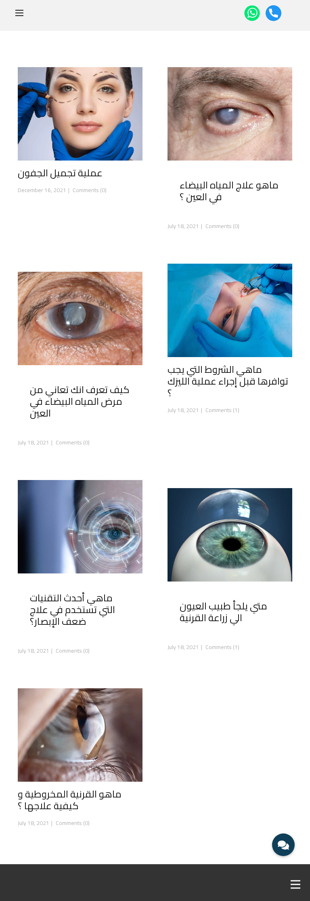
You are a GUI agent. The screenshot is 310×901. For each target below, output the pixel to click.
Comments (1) (221, 410)
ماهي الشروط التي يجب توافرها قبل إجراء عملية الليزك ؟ (228, 381)
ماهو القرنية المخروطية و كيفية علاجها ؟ (69, 800)
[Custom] (273, 13)
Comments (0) (89, 190)
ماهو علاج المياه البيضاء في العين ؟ (229, 191)
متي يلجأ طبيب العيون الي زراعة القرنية (223, 612)
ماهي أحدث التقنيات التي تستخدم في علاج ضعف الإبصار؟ (72, 609)
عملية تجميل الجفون (60, 173)
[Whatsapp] (252, 13)
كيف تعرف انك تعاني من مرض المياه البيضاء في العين (80, 401)
